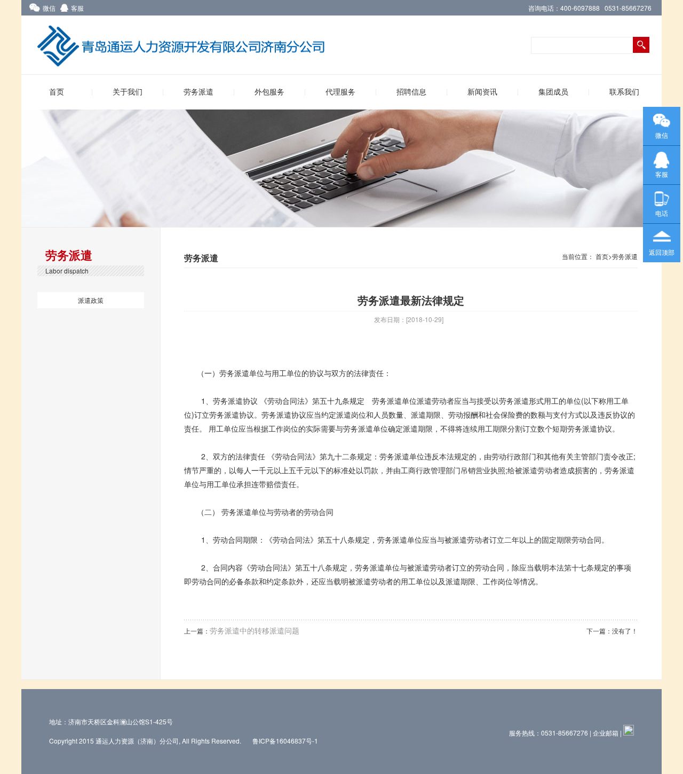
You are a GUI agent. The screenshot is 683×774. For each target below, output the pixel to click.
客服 (77, 7)
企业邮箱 (605, 732)
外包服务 (269, 92)
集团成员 (553, 92)
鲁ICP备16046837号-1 (286, 740)
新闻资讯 (482, 92)
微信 (49, 7)
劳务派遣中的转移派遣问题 (254, 630)
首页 (56, 92)
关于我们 (127, 92)
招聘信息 (411, 92)
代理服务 (340, 92)
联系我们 (624, 92)
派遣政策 (91, 299)
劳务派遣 (198, 92)
